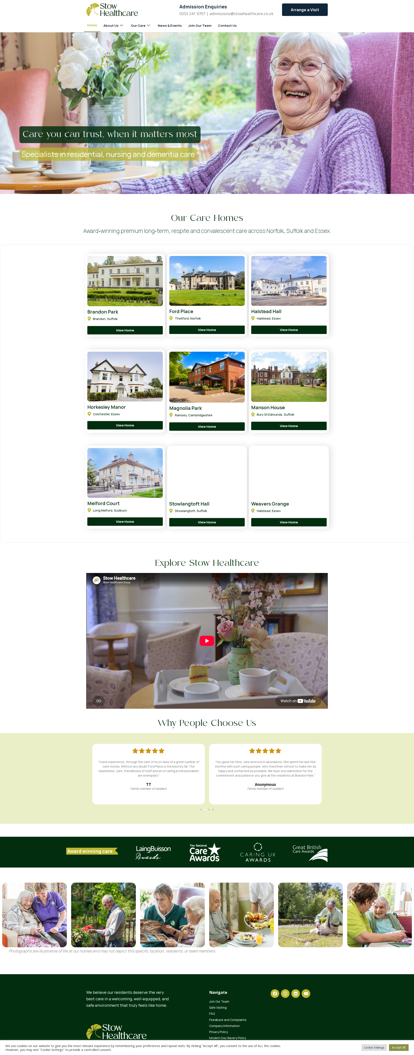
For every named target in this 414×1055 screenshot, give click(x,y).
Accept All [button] (399, 1047)
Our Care (138, 25)
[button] (201, 809)
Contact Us (227, 25)
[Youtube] (306, 993)
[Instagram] (285, 993)
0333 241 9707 (192, 13)
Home (92, 25)
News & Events (170, 25)
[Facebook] (275, 993)
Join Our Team (200, 25)
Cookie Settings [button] (374, 1047)
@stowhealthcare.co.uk (252, 13)
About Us (111, 25)
